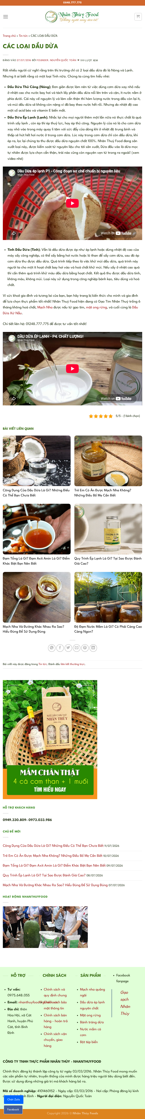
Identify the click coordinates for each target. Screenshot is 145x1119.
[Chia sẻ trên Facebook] (60, 648)
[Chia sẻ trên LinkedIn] (93, 648)
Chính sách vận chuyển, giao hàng (55, 1039)
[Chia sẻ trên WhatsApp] (52, 648)
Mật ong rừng (90, 1015)
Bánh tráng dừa (92, 1022)
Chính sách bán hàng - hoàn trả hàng (56, 1021)
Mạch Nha (44, 307)
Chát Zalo (13, 1099)
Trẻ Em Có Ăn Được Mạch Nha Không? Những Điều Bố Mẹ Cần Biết (52, 856)
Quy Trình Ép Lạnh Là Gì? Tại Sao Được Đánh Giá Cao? (44, 875)
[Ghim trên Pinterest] (85, 648)
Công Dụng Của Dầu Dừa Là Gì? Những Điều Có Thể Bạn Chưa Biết (53, 846)
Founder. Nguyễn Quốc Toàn (56, 60)
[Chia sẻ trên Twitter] (68, 648)
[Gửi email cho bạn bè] (76, 648)
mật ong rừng (96, 307)
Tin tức (23, 35)
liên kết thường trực (73, 664)
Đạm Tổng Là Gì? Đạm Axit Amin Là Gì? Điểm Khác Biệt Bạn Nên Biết (54, 865)
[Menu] (5, 16)
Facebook (13, 1109)
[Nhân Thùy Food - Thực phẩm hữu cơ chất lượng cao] (72, 16)
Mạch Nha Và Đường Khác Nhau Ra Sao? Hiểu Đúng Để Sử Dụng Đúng (55, 885)
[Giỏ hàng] (138, 16)
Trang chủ (9, 35)
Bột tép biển (89, 1042)
